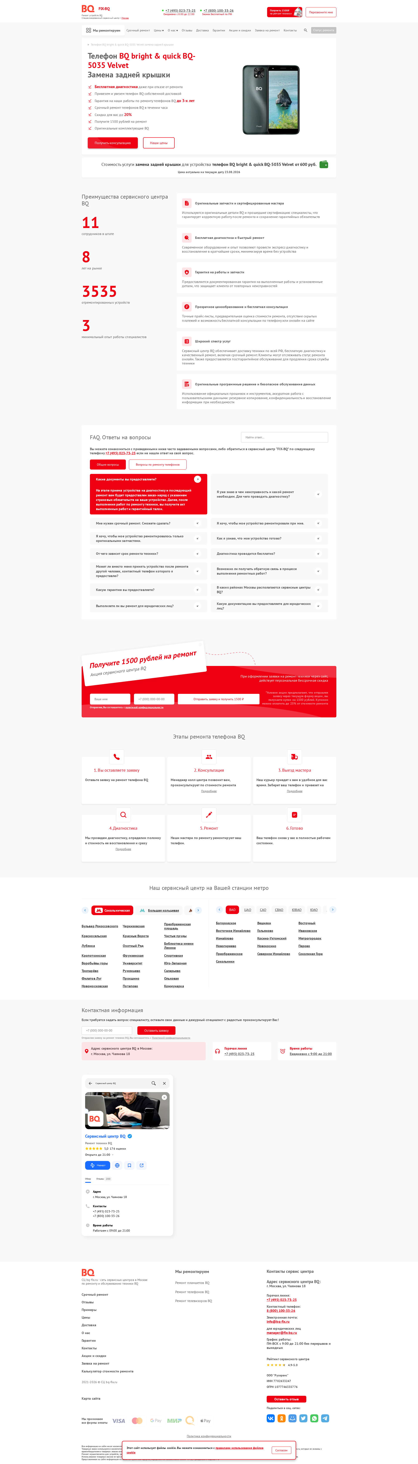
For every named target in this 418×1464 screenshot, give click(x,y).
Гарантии (219, 30)
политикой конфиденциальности (144, 707)
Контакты (290, 30)
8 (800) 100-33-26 (281, 1310)
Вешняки (264, 923)
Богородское (226, 923)
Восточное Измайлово (233, 931)
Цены (157, 30)
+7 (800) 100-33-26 (219, 11)
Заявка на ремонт (267, 30)
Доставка (202, 30)
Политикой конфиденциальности (171, 1037)
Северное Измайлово (273, 954)
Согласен (281, 1450)
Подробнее (209, 791)
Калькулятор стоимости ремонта (107, 1371)
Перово (304, 946)
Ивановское (307, 931)
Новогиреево (226, 946)
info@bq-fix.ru (278, 1321)
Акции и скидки (240, 30)
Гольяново (265, 931)
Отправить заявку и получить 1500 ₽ (219, 699)
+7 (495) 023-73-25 (180, 11)
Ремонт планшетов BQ (192, 1282)
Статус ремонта (323, 30)
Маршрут (101, 1165)
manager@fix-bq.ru (282, 1332)
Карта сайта (91, 1398)
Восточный (306, 923)
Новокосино (266, 946)
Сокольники (225, 961)
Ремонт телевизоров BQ (193, 1301)
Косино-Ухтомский (272, 938)
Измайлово (224, 938)
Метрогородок (309, 938)
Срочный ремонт (138, 30)
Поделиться (271, 1418)
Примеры (89, 1310)
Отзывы (187, 30)
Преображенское (229, 954)
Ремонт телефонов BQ (192, 1292)
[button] (85, 910)
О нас (172, 30)
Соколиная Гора (310, 954)
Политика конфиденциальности (209, 1436)
